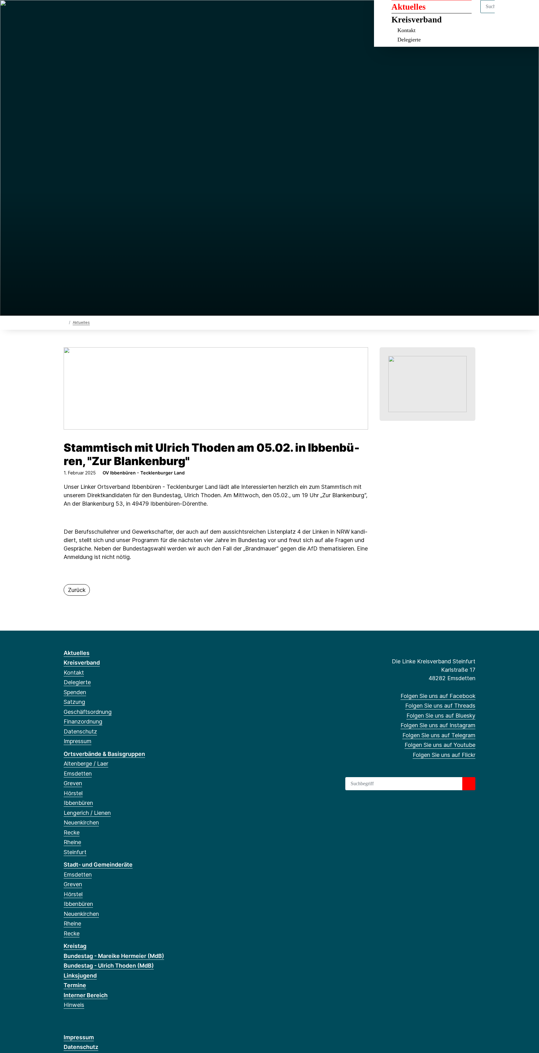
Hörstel (73, 793)
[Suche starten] (468, 783)
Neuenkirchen (81, 822)
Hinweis (74, 1005)
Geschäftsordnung (88, 712)
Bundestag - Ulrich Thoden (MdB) (109, 965)
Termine (75, 985)
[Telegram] (108, 13)
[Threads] (77, 13)
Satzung (74, 702)
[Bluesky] (87, 13)
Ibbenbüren (78, 803)
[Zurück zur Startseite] (65, 322)
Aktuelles (408, 7)
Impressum (77, 741)
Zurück (76, 590)
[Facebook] (67, 13)
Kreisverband (416, 19)
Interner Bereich (86, 995)
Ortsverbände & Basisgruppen (104, 754)
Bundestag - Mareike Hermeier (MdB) (114, 956)
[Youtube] (118, 13)
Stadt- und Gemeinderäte (98, 864)
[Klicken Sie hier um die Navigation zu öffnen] (526, 13)
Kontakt (406, 30)
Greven (73, 783)
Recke (72, 832)
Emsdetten (78, 773)
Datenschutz (80, 731)
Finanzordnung (83, 721)
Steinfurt (75, 852)
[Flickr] (128, 13)
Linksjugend (80, 975)
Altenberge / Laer (86, 763)
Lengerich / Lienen (87, 813)
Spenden (75, 692)
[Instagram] (98, 13)
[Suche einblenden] (507, 13)
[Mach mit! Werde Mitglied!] (427, 383)
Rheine (72, 842)
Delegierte (409, 39)
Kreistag (75, 946)
